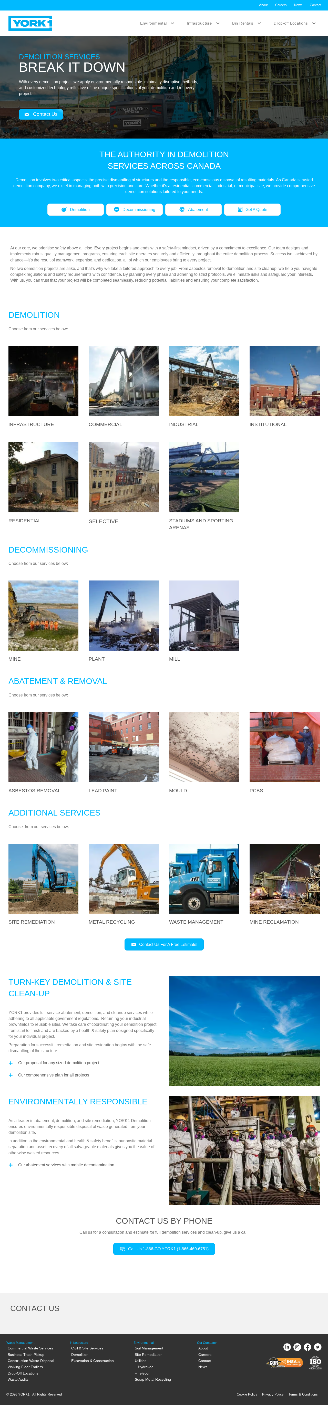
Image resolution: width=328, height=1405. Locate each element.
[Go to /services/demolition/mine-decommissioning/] (43, 622)
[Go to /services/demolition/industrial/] (204, 388)
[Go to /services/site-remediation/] (43, 885)
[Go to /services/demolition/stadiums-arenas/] (204, 487)
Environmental (153, 23)
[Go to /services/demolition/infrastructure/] (43, 388)
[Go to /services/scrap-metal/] (124, 885)
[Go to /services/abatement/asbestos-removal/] (43, 754)
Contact (315, 5)
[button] (172, 23)
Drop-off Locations (291, 23)
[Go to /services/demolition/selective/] (124, 484)
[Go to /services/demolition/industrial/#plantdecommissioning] (124, 622)
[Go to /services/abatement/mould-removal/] (204, 754)
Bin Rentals (242, 23)
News (298, 5)
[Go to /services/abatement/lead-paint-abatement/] (124, 754)
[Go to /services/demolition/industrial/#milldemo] (204, 622)
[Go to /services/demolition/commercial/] (124, 388)
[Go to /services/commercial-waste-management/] (204, 885)
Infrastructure (199, 23)
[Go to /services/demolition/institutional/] (285, 388)
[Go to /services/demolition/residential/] (43, 484)
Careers (281, 5)
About (263, 5)
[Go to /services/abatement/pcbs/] (285, 754)
